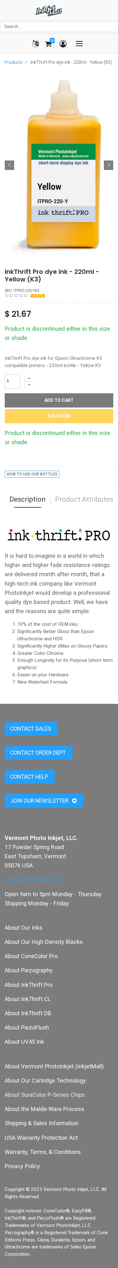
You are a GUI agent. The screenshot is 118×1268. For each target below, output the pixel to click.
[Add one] (29, 378)
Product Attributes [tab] (84, 499)
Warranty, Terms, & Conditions (43, 1152)
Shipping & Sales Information (41, 1123)
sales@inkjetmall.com (33, 879)
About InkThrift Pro (29, 984)
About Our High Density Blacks (44, 942)
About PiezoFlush (27, 1027)
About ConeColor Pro (31, 956)
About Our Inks (23, 927)
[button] (9, 165)
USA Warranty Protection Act (41, 1137)
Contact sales (31, 729)
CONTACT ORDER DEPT (38, 753)
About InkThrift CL (28, 999)
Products (14, 62)
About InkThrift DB (28, 1013)
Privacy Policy (22, 1166)
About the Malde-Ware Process (44, 1109)
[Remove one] (29, 385)
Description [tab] (27, 499)
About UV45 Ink (24, 1041)
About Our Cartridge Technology (45, 1080)
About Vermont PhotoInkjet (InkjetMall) (54, 1066)
